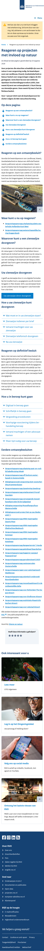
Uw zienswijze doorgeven (16, 125)
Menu (39, 18)
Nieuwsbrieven (10, 916)
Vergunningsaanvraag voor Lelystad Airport (22, 607)
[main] (22, 426)
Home (3, 45)
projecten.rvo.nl (11, 893)
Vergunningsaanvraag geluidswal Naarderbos (23, 549)
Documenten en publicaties (15, 885)
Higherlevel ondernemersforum (17, 920)
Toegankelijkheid (9, 942)
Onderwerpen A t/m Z (13, 881)
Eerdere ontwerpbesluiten (16, 144)
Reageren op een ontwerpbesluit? (19, 110)
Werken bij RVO (11, 866)
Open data (9, 889)
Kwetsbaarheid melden (11, 947)
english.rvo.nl (10, 870)
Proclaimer (22, 942)
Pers (6, 858)
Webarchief (26, 947)
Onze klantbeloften (12, 854)
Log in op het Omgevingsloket (19, 724)
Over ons (8, 850)
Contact (5, 937)
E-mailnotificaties (12, 912)
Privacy (32, 937)
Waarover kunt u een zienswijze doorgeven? (23, 120)
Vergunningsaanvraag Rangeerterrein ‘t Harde (23, 545)
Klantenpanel (10, 900)
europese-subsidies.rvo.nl (15, 897)
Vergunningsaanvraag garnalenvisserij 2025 (22, 559)
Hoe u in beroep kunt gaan (16, 139)
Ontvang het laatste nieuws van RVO (20, 807)
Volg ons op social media (16, 763)
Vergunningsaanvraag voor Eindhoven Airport (23, 596)
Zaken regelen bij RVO (13, 862)
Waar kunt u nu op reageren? (17, 115)
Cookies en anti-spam (18, 937)
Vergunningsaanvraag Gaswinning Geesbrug (22, 488)
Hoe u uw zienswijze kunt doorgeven (20, 129)
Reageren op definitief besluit (17, 134)
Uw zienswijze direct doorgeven (17, 295)
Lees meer (9, 684)
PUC (3, 615)
